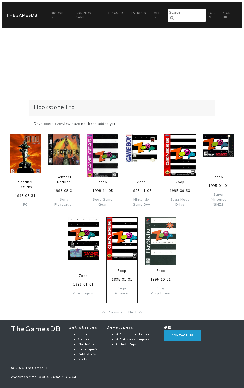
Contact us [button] (182, 335)
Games (84, 339)
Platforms (86, 344)
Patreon (138, 13)
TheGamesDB (22, 15)
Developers (88, 349)
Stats (82, 359)
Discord (115, 13)
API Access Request (133, 339)
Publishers (87, 354)
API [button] (156, 13)
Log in (211, 15)
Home (83, 334)
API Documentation (132, 334)
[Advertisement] (122, 64)
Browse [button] (58, 13)
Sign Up (227, 15)
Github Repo (126, 344)
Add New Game (84, 15)
